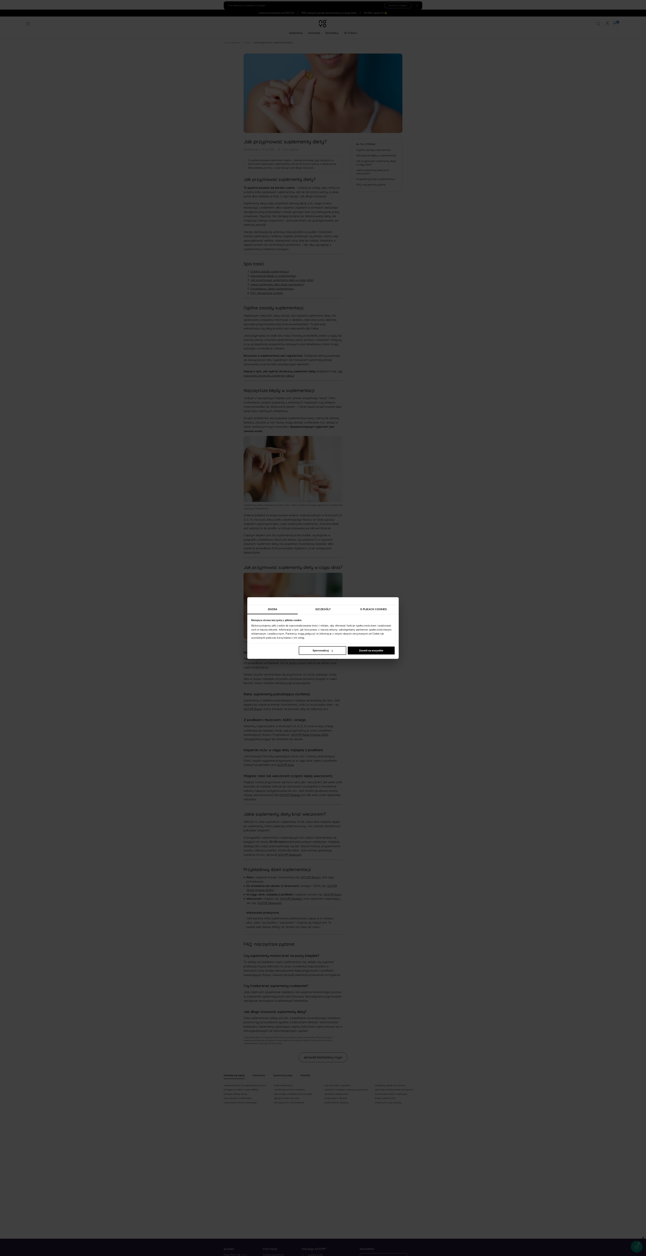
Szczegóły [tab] (323, 609)
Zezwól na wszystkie (371, 650)
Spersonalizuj (321, 650)
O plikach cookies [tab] (373, 609)
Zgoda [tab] (272, 609)
